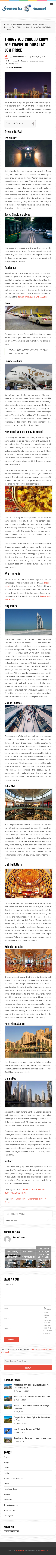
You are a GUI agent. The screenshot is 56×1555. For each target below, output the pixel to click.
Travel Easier (15, 1198)
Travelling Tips (9, 27)
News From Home (10, 1489)
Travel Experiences (30, 1198)
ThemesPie (20, 1550)
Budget (6, 1462)
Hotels (6, 1484)
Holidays (7, 1473)
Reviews (7, 1494)
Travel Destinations (40, 25)
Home (8, 25)
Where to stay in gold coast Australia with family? (32, 1396)
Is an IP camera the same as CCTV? (27, 1429)
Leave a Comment (16, 67)
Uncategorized (9, 1515)
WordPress (44, 1550)
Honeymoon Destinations (22, 25)
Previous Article (18, 1213)
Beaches (7, 1457)
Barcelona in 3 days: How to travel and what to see (33, 1437)
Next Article (11, 1220)
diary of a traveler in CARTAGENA (32, 296)
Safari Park (8, 1500)
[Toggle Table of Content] (30, 124)
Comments (9, 1284)
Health (6, 1468)
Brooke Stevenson (19, 57)
